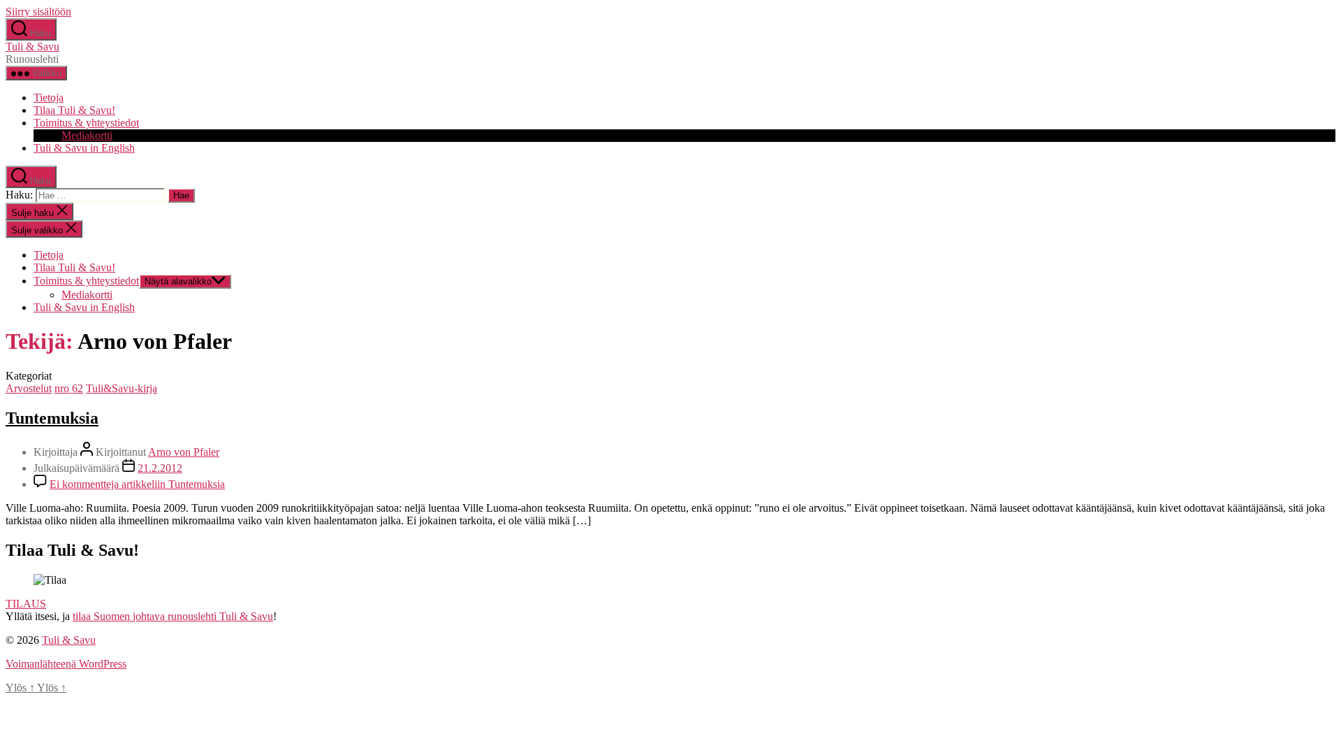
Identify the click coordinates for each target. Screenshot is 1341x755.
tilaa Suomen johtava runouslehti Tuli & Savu (173, 616)
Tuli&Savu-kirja (121, 388)
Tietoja (49, 97)
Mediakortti (86, 135)
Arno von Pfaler (183, 452)
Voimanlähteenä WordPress (66, 664)
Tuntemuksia (52, 418)
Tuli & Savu (32, 46)
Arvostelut (29, 388)
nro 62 (68, 388)
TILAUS (26, 604)
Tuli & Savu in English (84, 148)
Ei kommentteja (137, 484)
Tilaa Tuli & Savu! (74, 110)
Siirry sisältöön (38, 11)
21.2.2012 (160, 468)
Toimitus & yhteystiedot (86, 123)
